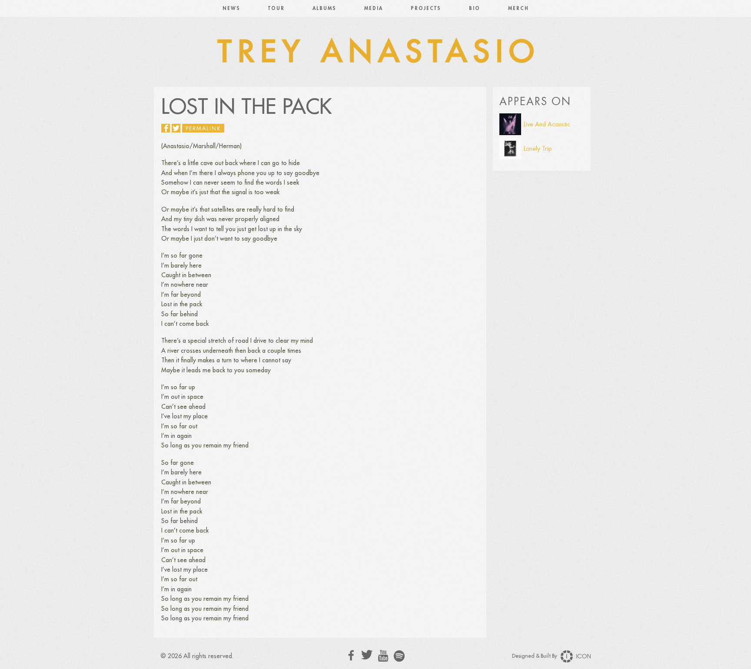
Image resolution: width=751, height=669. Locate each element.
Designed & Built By (535, 656)
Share (165, 128)
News (231, 8)
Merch (518, 8)
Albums (324, 8)
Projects (426, 8)
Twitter (367, 655)
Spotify (399, 656)
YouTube (383, 656)
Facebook (351, 655)
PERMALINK (203, 128)
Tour (276, 8)
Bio (474, 8)
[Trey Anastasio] (375, 52)
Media (373, 8)
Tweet (176, 128)
